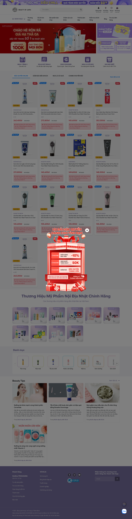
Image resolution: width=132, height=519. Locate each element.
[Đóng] (87, 230)
